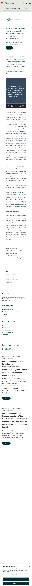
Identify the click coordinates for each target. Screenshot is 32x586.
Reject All (16, 579)
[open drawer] (29, 3)
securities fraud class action (12, 279)
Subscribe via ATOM (7, 332)
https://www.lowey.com (8, 316)
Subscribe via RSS (7, 330)
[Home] (7, 3)
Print (3, 325)
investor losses (9, 277)
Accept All (15, 583)
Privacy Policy (6, 571)
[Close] (29, 566)
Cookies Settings (16, 574)
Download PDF (6, 327)
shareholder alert (15, 274)
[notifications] (26, 3)
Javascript (5, 334)
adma (7, 274)
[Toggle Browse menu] (26, 8)
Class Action (9, 282)
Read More (6, 398)
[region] (16, 575)
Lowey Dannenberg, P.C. (12, 44)
